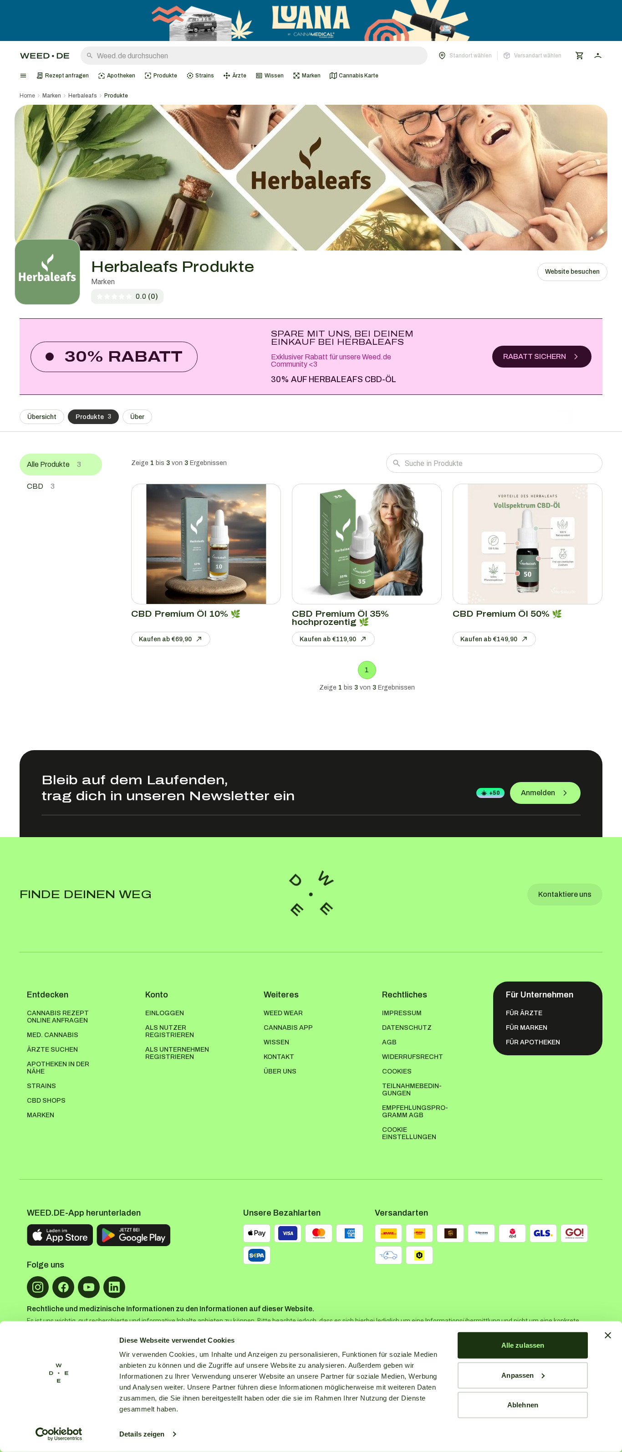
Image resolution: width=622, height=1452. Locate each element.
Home (27, 95)
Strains (41, 1086)
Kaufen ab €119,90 (328, 639)
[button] (499, 55)
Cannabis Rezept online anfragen (58, 1017)
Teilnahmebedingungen (412, 1090)
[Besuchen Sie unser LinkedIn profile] (114, 1287)
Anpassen (517, 1375)
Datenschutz (407, 1027)
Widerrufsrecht (412, 1056)
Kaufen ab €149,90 (488, 639)
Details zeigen (141, 1434)
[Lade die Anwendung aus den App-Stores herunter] (60, 1235)
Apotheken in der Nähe (58, 1068)
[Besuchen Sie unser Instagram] (38, 1287)
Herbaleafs (82, 95)
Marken (51, 95)
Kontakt (279, 1056)
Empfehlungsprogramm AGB (415, 1111)
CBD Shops (46, 1100)
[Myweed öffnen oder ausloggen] (598, 55)
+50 (494, 793)
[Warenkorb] (579, 55)
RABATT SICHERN (534, 356)
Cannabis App (288, 1027)
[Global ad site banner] (311, 20)
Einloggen (164, 1013)
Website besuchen (572, 271)
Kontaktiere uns (564, 894)
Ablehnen (522, 1405)
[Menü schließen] (23, 75)
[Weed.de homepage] (45, 56)
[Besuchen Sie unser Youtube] (89, 1287)
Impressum (402, 1013)
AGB (389, 1042)
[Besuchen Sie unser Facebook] (63, 1287)
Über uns (280, 1071)
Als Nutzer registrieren (169, 1031)
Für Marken (526, 1027)
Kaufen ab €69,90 (165, 639)
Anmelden (538, 793)
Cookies (397, 1071)
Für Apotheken (533, 1042)
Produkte (116, 95)
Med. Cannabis (52, 1035)
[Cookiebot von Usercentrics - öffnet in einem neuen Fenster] (59, 1434)
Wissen (276, 1042)
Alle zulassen (522, 1345)
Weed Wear (283, 1013)
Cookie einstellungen (409, 1133)
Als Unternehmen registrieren (177, 1053)
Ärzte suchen (52, 1049)
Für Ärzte (524, 1013)
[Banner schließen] (608, 1335)
